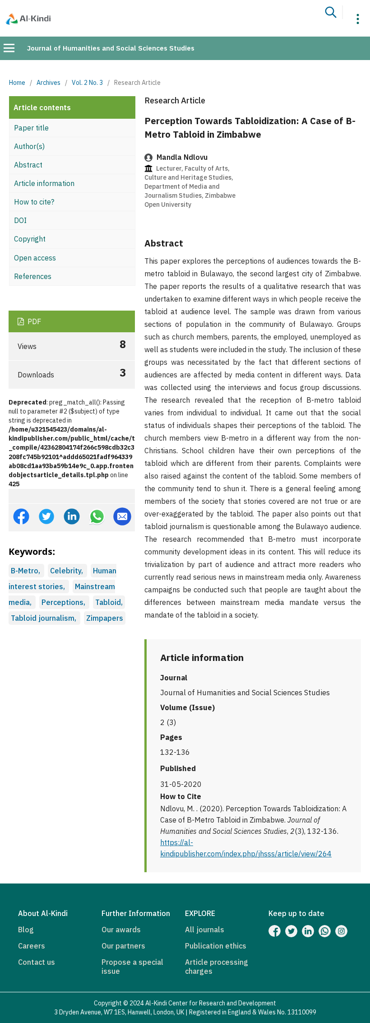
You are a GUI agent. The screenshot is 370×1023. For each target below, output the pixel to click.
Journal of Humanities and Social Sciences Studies (110, 48)
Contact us (36, 962)
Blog (26, 929)
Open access (35, 257)
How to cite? (34, 201)
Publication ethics (215, 945)
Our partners (123, 945)
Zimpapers (104, 618)
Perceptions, (64, 602)
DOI (20, 220)
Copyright (30, 238)
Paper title (31, 127)
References (32, 276)
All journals (204, 929)
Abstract (28, 164)
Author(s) (29, 146)
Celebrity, (67, 570)
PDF (33, 321)
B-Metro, (26, 570)
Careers (31, 945)
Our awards (121, 929)
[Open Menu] (9, 48)
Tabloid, (109, 602)
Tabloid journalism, (44, 618)
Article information (44, 183)
